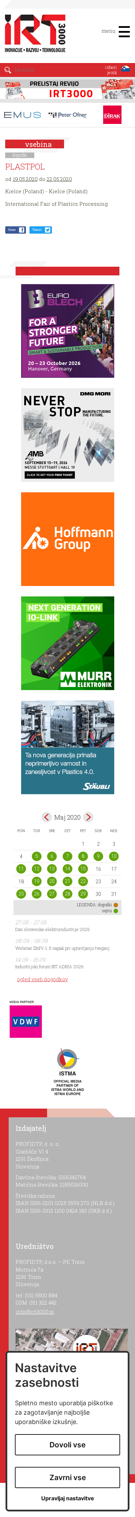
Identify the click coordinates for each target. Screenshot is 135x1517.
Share (12, 230)
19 (36, 881)
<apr (47, 817)
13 (52, 868)
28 (67, 894)
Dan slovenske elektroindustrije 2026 (52, 929)
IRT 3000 (32, 34)
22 (83, 881)
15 (83, 868)
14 (67, 868)
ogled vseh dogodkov (42, 979)
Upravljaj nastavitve (67, 1498)
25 (21, 894)
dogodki (19, 155)
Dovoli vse (68, 1444)
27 (52, 894)
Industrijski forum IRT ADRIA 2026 (49, 966)
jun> (88, 817)
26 (36, 894)
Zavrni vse (68, 1477)
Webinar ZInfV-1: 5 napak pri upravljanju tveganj (62, 948)
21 (67, 881)
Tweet (37, 230)
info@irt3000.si (35, 1311)
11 (21, 868)
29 (83, 894)
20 (52, 881)
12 (36, 868)
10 (114, 856)
